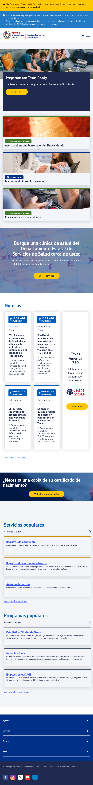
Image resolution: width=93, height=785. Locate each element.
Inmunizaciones (15, 653)
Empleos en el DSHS (18, 674)
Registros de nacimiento (21, 542)
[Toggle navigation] (87, 35)
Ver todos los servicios (15, 601)
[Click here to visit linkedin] (35, 777)
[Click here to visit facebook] (5, 777)
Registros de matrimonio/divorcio (26, 563)
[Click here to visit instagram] (13, 777)
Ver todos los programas (16, 691)
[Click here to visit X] (20, 777)
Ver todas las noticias (15, 457)
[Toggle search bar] (82, 35)
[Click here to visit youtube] (27, 777)
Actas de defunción (18, 584)
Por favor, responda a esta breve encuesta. (39, 24)
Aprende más (16, 92)
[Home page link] (24, 35)
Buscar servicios (46, 275)
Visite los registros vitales (46, 494)
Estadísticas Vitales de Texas (23, 632)
